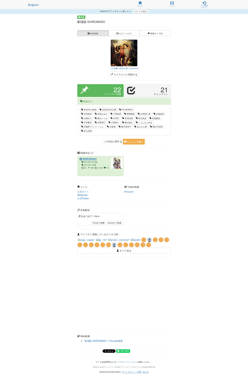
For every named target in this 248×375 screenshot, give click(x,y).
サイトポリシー (129, 371)
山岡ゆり (87, 118)
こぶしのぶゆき (145, 122)
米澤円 (116, 118)
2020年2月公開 (109, 109)
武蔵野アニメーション (93, 126)
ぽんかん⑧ (141, 126)
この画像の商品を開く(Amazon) (124, 68)
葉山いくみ (102, 118)
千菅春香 (117, 113)
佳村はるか (102, 113)
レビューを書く (135, 141)
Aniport (33, 4)
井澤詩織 (128, 118)
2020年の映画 (90, 109)
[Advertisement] (124, 268)
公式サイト (83, 191)
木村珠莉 (87, 113)
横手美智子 (126, 126)
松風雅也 (155, 118)
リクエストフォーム (125, 361)
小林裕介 (115, 122)
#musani (128, 191)
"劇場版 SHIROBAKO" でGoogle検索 (103, 340)
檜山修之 (128, 122)
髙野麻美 (130, 113)
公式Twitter (83, 198)
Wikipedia (82, 195)
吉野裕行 (101, 122)
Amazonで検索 (114, 222)
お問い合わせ (143, 371)
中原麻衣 (87, 122)
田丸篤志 (142, 118)
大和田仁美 (145, 113)
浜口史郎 (87, 130)
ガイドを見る (141, 11)
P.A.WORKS (127, 109)
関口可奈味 (157, 126)
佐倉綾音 (160, 113)
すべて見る (125, 250)
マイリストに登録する (125, 74)
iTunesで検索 (98, 222)
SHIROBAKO (89, 159)
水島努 (112, 126)
